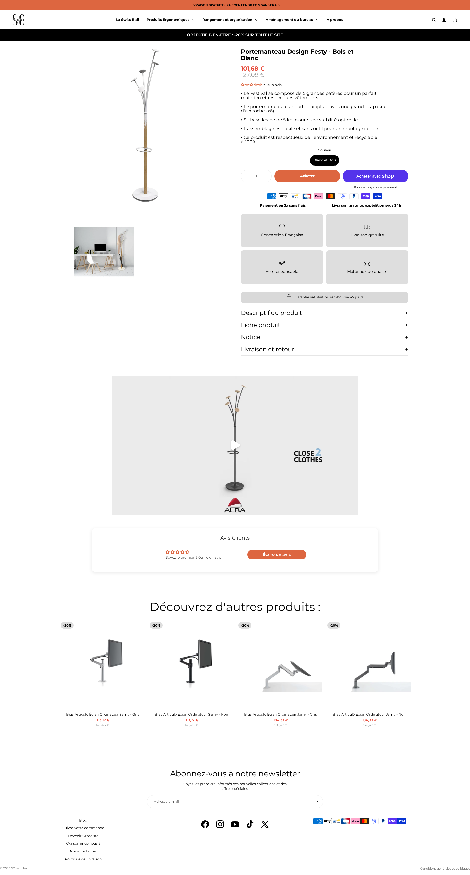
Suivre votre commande (83, 828)
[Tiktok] (250, 824)
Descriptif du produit (271, 312)
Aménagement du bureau (290, 19)
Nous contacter (83, 851)
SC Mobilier (19, 868)
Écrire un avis (277, 554)
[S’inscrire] (316, 801)
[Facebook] (205, 824)
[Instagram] (220, 824)
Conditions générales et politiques (445, 868)
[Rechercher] (433, 19)
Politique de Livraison (83, 859)
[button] (251, 85)
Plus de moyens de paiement (375, 187)
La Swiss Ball (127, 19)
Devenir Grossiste (83, 836)
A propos (335, 19)
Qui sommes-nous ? (83, 843)
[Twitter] (265, 824)
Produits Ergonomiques (168, 19)
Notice (250, 336)
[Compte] (444, 19)
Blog (83, 820)
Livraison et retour (267, 349)
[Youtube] (235, 824)
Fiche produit (260, 324)
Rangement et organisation (227, 19)
